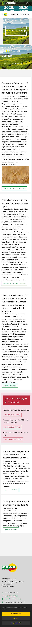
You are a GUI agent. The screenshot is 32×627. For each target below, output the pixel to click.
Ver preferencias (16, 623)
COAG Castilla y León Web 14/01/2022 (14, 188)
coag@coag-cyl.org (11, 596)
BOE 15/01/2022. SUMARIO (12, 427)
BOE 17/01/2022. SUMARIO (12, 414)
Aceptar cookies (16, 613)
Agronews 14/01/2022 (10, 385)
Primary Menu (28, 14)
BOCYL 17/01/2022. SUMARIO (13, 439)
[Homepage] (14, 14)
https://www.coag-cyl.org (13, 599)
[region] (16, 3)
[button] (16, 3)
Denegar (16, 618)
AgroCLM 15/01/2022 (11, 529)
